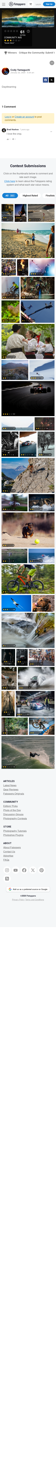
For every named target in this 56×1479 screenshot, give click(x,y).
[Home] (17, 4)
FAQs (6, 859)
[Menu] (3, 4)
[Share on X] (51, 80)
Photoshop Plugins (13, 835)
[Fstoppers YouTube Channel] (15, 870)
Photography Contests (15, 818)
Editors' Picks (10, 806)
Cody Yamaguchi (20, 70)
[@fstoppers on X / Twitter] (33, 870)
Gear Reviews (10, 789)
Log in (8, 116)
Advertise (8, 855)
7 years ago (24, 129)
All (10, 195)
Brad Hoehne (13, 129)
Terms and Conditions (34, 899)
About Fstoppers (12, 847)
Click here (9, 181)
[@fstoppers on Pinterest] (41, 870)
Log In (38, 4)
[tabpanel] (28, 487)
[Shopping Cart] (31, 4)
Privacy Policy (18, 899)
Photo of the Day (12, 810)
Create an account (24, 116)
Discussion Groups (13, 814)
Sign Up (49, 4)
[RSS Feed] (7, 878)
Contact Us (9, 851)
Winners (11, 53)
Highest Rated (30, 195)
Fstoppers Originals (13, 793)
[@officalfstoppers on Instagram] (7, 870)
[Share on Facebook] (45, 80)
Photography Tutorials (15, 831)
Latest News (9, 785)
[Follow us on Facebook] (24, 870)
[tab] (10, 196)
